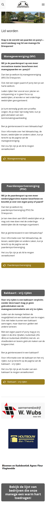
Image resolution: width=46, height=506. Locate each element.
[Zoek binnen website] (3, 4)
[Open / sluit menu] (43, 4)
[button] (42, 402)
